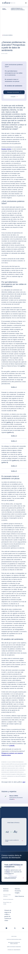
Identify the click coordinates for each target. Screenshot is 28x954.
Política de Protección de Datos (14, 939)
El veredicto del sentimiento (13, 86)
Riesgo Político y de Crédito (7, 903)
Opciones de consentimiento (14, 949)
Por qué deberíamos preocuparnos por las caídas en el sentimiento (13, 73)
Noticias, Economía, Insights (18, 891)
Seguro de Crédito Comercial (7, 895)
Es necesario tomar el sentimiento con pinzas (12, 80)
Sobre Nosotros (19, 896)
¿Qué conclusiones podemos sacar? (14, 65)
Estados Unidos (6, 149)
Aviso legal (14, 936)
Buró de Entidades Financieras (14, 946)
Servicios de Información (8, 899)
